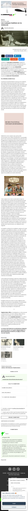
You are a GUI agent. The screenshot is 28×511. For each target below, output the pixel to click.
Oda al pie (3, 358)
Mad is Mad (20, 330)
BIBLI (19, 331)
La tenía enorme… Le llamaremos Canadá (5, 346)
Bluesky (22, 59)
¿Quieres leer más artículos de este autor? (12, 379)
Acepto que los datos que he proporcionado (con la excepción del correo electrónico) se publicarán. (14, 412)
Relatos (3, 19)
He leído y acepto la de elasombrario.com (13, 409)
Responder (3, 460)
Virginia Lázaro (16, 367)
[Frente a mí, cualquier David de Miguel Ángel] (18, 342)
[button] (8, 15)
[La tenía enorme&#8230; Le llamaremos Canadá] (6, 342)
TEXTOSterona (8, 367)
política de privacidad (18, 408)
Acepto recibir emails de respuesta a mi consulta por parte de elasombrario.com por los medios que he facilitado (19, 490)
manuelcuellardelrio (9, 28)
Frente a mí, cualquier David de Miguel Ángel (18, 346)
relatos (3, 367)
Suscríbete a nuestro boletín (17, 480)
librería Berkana (5, 331)
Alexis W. (24, 328)
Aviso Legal (14, 477)
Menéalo (15, 59)
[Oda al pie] (6, 355)
